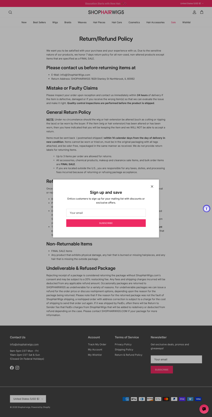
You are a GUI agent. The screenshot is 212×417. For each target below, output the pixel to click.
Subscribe (106, 223)
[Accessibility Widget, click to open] (206, 208)
